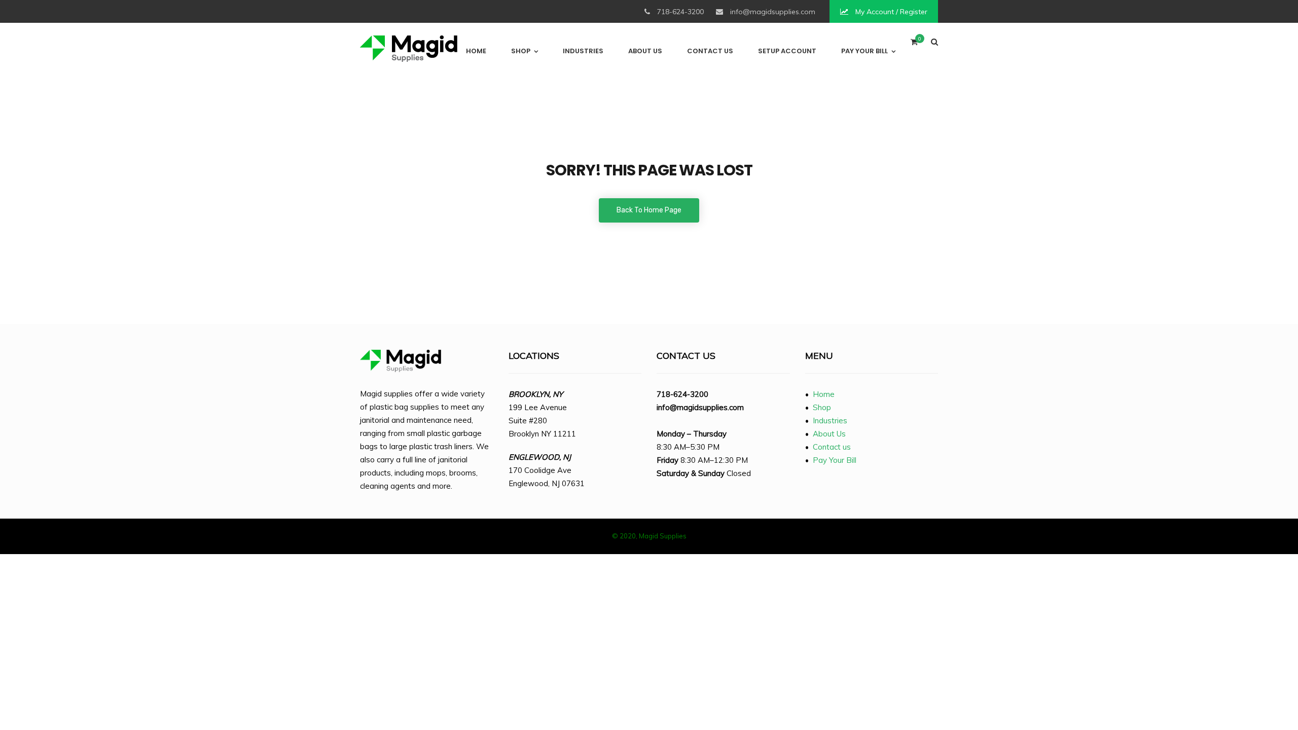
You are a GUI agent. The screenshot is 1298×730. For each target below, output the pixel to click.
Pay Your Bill (864, 51)
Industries (583, 51)
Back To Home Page (649, 210)
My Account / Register (890, 11)
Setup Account (787, 51)
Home (476, 51)
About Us (645, 51)
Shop (520, 51)
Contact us (710, 51)
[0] (914, 44)
